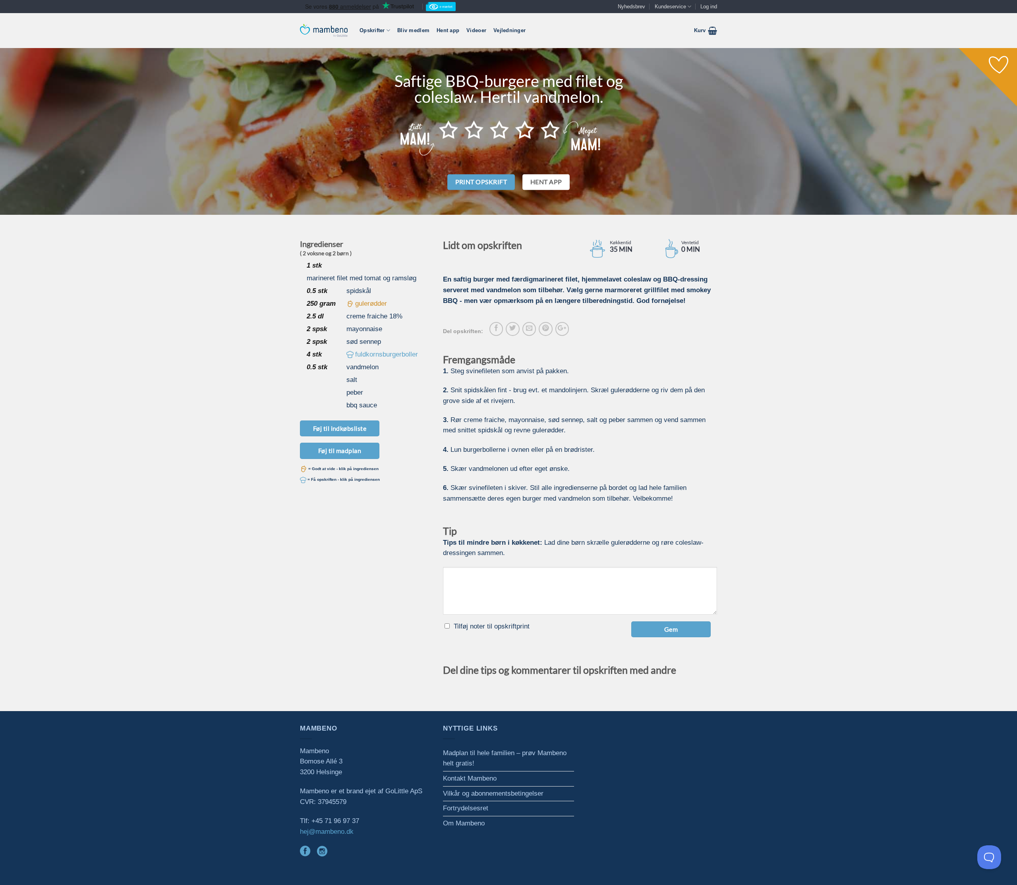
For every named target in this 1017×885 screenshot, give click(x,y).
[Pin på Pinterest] (545, 328)
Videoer (476, 30)
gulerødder (371, 303)
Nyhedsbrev (631, 7)
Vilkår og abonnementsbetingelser (493, 793)
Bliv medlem (413, 30)
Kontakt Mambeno (470, 778)
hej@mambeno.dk (327, 831)
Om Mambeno (464, 823)
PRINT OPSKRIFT (481, 181)
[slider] (499, 129)
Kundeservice (670, 7)
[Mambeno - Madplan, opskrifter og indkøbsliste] (324, 30)
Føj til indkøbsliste (340, 428)
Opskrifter (372, 30)
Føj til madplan (339, 450)
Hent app (448, 30)
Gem (671, 629)
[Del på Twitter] (512, 328)
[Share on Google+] (562, 328)
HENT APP (546, 181)
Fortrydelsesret (465, 808)
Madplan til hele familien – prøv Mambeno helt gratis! (505, 758)
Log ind (708, 7)
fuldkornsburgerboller (386, 354)
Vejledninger (509, 30)
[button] (705, 30)
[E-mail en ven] (529, 328)
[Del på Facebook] (496, 328)
